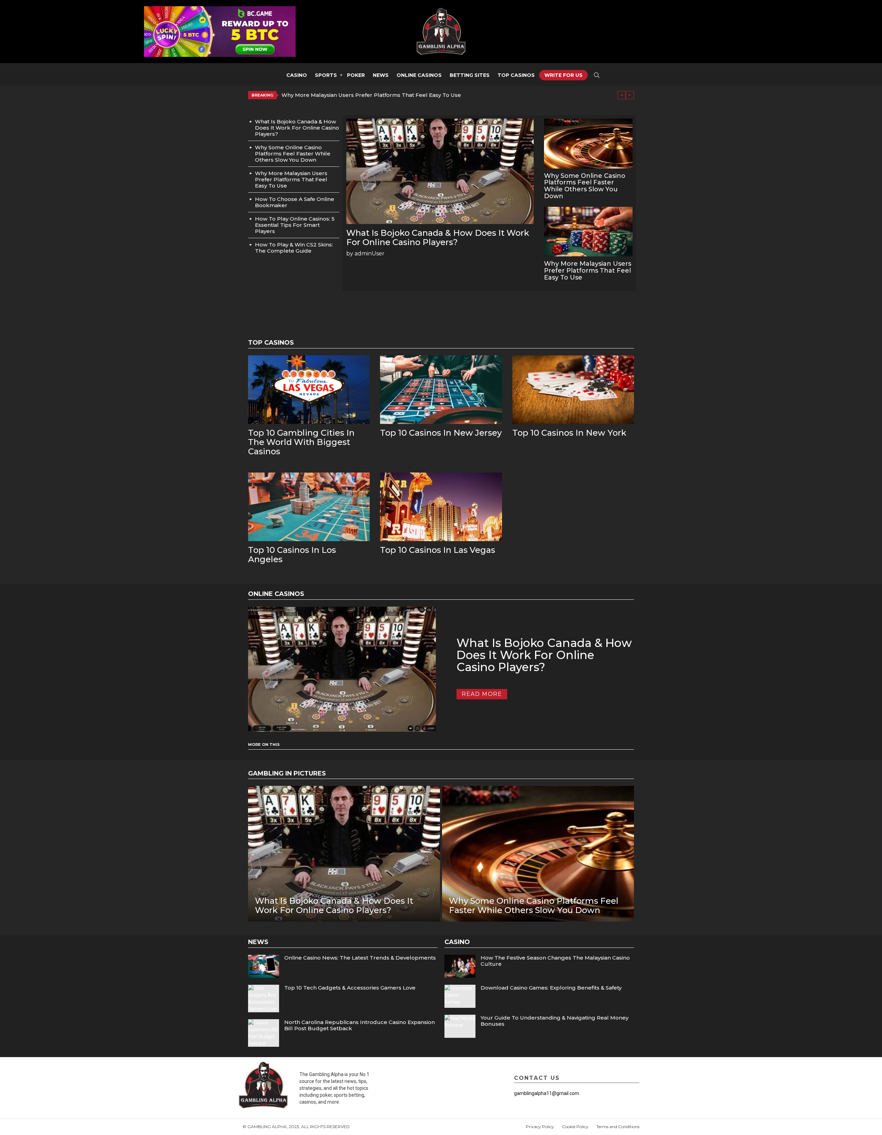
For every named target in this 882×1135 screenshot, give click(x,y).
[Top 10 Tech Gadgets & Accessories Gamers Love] (263, 998)
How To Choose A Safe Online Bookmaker (294, 202)
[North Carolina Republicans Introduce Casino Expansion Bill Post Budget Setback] (263, 1033)
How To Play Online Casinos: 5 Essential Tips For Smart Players (295, 224)
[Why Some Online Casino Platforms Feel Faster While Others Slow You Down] (588, 143)
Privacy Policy (540, 1126)
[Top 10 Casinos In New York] (573, 389)
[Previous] (621, 95)
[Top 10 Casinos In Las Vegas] (441, 507)
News (381, 75)
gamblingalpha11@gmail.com (546, 1093)
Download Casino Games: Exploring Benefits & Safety (551, 987)
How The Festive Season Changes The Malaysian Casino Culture (555, 960)
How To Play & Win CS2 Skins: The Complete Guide (294, 247)
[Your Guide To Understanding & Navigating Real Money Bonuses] (459, 1026)
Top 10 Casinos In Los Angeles (292, 554)
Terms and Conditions (617, 1126)
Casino (296, 75)
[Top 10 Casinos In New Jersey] (441, 389)
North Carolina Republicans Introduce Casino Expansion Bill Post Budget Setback (359, 1025)
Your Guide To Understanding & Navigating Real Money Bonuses (554, 1020)
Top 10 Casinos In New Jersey (441, 433)
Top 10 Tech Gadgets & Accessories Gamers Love (350, 987)
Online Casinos (419, 75)
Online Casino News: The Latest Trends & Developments (360, 957)
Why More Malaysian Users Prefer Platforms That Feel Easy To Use (371, 95)
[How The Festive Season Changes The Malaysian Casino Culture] (459, 966)
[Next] (630, 95)
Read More (482, 694)
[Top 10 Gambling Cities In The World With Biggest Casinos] (309, 389)
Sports (326, 75)
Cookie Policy (575, 1126)
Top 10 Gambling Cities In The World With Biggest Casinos (301, 442)
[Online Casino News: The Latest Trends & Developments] (263, 966)
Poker (356, 75)
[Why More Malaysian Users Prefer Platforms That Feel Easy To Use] (588, 232)
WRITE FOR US (563, 75)
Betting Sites (470, 75)
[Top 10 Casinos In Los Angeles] (309, 507)
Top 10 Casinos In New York (569, 433)
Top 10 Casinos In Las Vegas (437, 550)
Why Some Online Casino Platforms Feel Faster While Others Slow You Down (292, 153)
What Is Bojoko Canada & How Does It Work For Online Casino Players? (297, 127)
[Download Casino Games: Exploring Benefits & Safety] (459, 996)
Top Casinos (516, 75)
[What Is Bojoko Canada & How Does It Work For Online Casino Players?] (440, 171)
